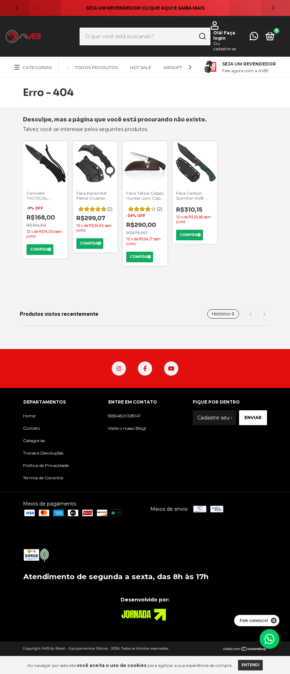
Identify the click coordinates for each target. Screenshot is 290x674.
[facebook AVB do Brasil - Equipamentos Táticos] (145, 368)
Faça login (224, 35)
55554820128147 (124, 415)
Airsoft (172, 67)
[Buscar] (202, 36)
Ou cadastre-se (224, 46)
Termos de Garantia (43, 477)
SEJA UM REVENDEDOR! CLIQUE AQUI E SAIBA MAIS (145, 8)
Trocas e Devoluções (43, 453)
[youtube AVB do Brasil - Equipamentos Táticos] (171, 368)
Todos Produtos (96, 67)
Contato (31, 428)
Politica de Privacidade (46, 465)
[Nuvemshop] (245, 649)
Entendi (250, 665)
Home (29, 415)
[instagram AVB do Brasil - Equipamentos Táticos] (119, 368)
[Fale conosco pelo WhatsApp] (254, 38)
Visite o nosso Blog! (127, 428)
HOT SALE (140, 67)
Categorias (37, 67)
